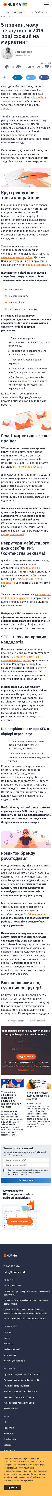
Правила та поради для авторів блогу (22, 1374)
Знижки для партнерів (14, 1361)
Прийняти (12, 1487)
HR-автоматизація (12, 1286)
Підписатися (26, 1056)
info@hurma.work (15, 1272)
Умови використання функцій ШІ (19, 1403)
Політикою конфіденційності (27, 1066)
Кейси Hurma (10, 1450)
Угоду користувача (26, 1070)
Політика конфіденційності (16, 1386)
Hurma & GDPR (11, 1408)
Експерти (8, 1433)
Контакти (8, 1344)
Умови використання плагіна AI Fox (20, 1391)
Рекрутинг (19, 12)
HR (8, 12)
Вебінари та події (12, 1349)
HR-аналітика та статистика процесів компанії (26, 1319)
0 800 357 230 (12, 1266)
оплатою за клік (29, 568)
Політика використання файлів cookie (22, 1380)
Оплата (7, 1338)
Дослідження (10, 1439)
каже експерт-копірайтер (17, 257)
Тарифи (7, 1332)
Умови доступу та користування (19, 1397)
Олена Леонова (23, 51)
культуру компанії (12, 534)
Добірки (7, 1445)
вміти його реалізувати (27, 466)
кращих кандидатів (38, 264)
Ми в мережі (10, 1355)
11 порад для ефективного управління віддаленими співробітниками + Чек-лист (11, 1099)
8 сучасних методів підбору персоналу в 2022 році (37, 1095)
